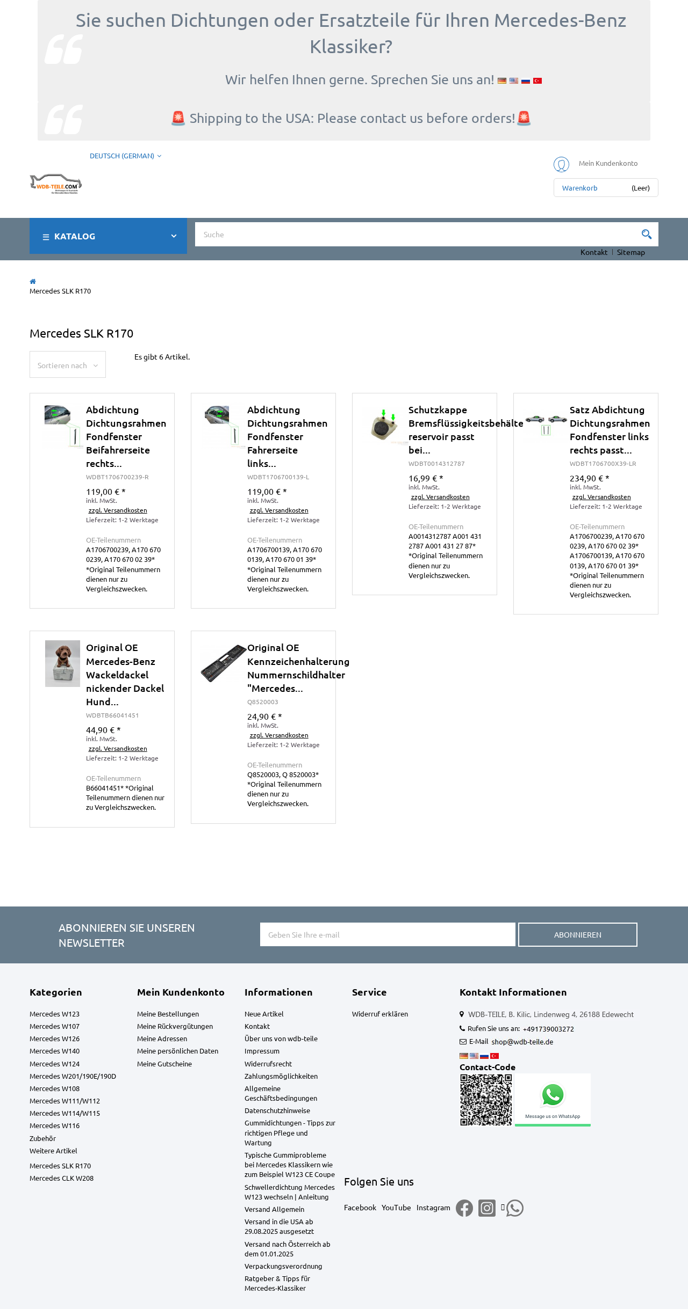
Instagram (433, 1207)
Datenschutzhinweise (277, 1110)
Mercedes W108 (55, 1088)
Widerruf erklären (380, 1013)
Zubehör (43, 1138)
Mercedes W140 (55, 1050)
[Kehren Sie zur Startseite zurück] (33, 281)
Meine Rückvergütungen (175, 1025)
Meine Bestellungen (168, 1013)
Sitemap (631, 252)
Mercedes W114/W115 (65, 1112)
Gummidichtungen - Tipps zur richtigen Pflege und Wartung (290, 1132)
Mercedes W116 (55, 1125)
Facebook (360, 1207)
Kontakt (594, 252)
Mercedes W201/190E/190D (73, 1075)
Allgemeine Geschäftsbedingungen (281, 1093)
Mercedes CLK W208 (62, 1177)
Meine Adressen (162, 1038)
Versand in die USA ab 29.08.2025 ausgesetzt (279, 1226)
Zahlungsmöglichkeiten (281, 1075)
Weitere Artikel (53, 1150)
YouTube (396, 1207)
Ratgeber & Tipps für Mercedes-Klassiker (277, 1283)
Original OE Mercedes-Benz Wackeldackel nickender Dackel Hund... (125, 674)
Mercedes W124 (55, 1063)
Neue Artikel (264, 1013)
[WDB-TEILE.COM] (56, 181)
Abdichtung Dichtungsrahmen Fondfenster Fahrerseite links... (287, 436)
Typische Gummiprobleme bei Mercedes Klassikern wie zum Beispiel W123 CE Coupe (290, 1164)
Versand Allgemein (274, 1208)
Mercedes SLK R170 (60, 1165)
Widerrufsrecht (268, 1063)
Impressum (262, 1050)
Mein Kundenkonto (181, 991)
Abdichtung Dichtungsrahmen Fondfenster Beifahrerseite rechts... (126, 436)
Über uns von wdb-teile (281, 1038)
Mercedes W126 (55, 1038)
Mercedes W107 (55, 1025)
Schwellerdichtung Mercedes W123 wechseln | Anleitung (290, 1191)
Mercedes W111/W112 (65, 1100)
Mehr (102, 514)
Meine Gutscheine (164, 1063)
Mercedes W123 (55, 1013)
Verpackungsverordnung (283, 1265)
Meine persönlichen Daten (177, 1050)
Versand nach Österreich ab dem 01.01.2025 (288, 1248)
